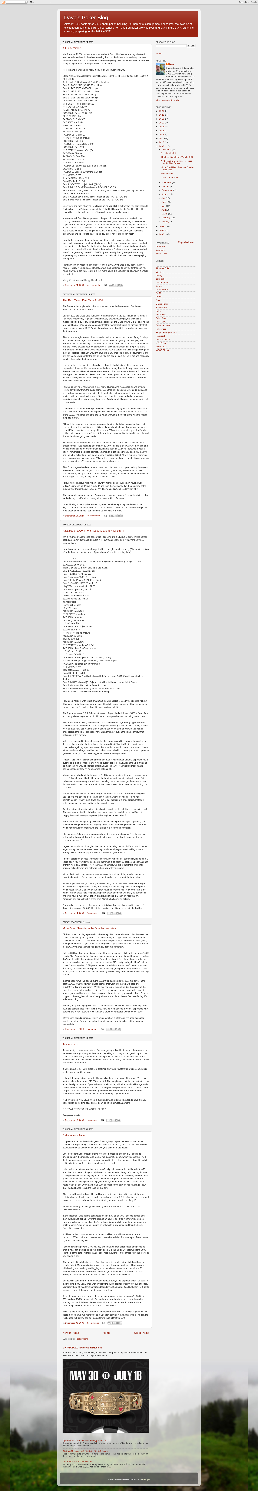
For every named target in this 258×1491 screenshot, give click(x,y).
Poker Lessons (163, 325)
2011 (161, 138)
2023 (162, 111)
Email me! (160, 246)
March (165, 214)
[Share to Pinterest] (121, 285)
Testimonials (70, 1044)
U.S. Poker (161, 343)
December (167, 150)
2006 (162, 234)
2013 (162, 131)
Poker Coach (162, 318)
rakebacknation (163, 339)
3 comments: (93, 1323)
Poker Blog (161, 315)
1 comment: (92, 1029)
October (166, 186)
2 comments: (93, 913)
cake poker (161, 279)
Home (106, 1332)
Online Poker (162, 304)
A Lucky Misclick (72, 48)
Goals (158, 300)
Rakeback (160, 336)
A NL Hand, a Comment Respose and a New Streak (93, 530)
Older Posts (141, 1332)
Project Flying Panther (166, 332)
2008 (162, 226)
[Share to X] (116, 285)
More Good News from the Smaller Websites (89, 928)
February (166, 218)
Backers (159, 272)
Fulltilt (158, 297)
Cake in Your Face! (74, 1135)
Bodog (159, 275)
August (165, 194)
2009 (162, 146)
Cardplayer (161, 250)
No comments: (94, 285)
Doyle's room (162, 289)
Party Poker (161, 307)
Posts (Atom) (82, 1339)
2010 (162, 142)
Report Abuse (186, 242)
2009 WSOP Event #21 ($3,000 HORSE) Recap (85, 1451)
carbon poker (162, 282)
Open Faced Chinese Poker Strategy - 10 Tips (84, 1440)
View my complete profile (167, 100)
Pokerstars (161, 329)
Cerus (159, 286)
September (167, 190)
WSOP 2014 (162, 347)
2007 (162, 230)
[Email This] (110, 285)
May (164, 206)
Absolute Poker (163, 268)
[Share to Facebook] (119, 285)
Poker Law (161, 322)
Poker (158, 311)
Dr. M (158, 293)
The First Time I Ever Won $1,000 (83, 300)
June (164, 202)
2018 (162, 119)
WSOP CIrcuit (162, 350)
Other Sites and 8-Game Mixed (77, 1461)
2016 (162, 123)
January (166, 222)
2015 (162, 127)
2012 (162, 134)
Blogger (145, 1480)
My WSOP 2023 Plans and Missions (82, 1347)
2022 (162, 115)
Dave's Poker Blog (86, 17)
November (167, 182)
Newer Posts (71, 1332)
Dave (171, 64)
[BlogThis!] (113, 285)
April (164, 210)
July (164, 198)
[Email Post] (105, 285)
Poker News (161, 253)
